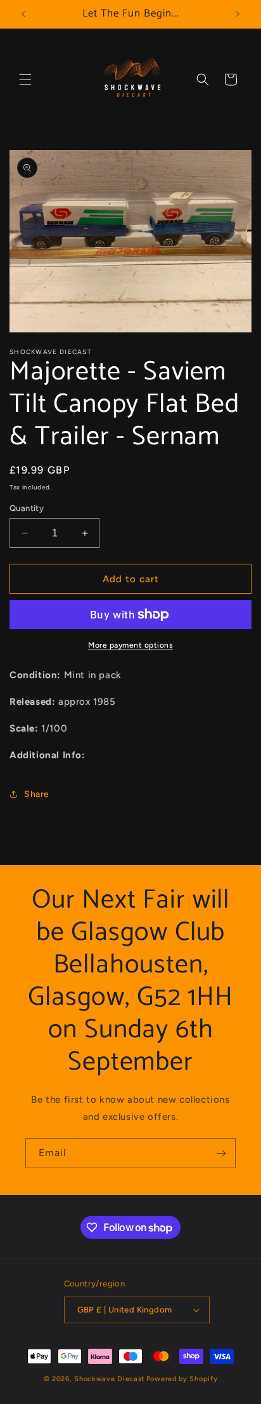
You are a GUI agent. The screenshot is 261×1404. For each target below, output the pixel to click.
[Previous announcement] (23, 14)
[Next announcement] (237, 14)
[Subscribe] (221, 1153)
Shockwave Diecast (109, 1379)
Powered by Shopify (182, 1379)
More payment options (130, 645)
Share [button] (36, 794)
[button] (25, 79)
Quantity (27, 508)
